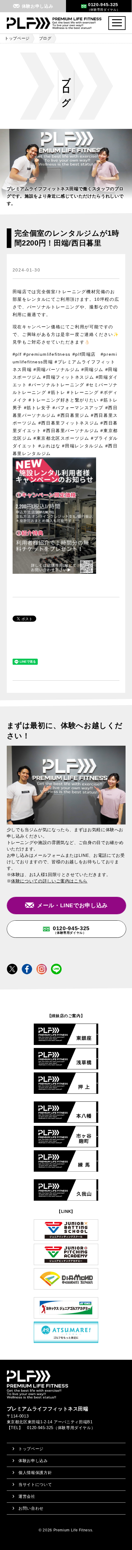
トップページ (17, 38)
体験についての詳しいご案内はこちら (49, 881)
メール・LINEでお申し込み (72, 905)
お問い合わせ (31, 1508)
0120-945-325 (71, 929)
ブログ (45, 38)
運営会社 (26, 1496)
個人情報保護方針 (35, 1472)
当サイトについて (35, 1484)
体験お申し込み (33, 1460)
